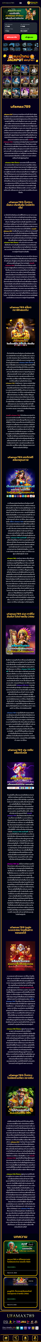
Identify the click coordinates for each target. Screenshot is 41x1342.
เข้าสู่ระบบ (29, 37)
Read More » (11, 1267)
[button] (20, 3)
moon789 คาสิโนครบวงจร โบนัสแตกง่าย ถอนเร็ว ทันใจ (18, 1260)
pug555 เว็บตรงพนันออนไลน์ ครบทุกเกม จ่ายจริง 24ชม (19, 1292)
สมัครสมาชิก (12, 37)
